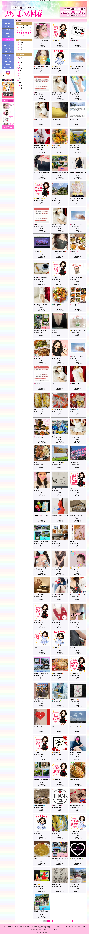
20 (26, 33)
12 (23, 32)
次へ (75, 920)
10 (19, 32)
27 (26, 35)
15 (30, 32)
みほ (17, 58)
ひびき (18, 68)
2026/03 (18, 51)
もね (17, 70)
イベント (8, 36)
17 (19, 33)
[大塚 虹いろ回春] (44, 9)
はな (17, 67)
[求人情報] (8, 98)
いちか (18, 57)
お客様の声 (8, 51)
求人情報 (8, 64)
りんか (18, 62)
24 (19, 35)
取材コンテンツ (8, 45)
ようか (18, 77)
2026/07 (18, 44)
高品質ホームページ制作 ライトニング (44, 932)
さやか (18, 72)
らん (17, 78)
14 (28, 32)
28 (28, 35)
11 (21, 32)
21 (28, 33)
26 (23, 35)
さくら (18, 83)
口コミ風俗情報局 (8, 127)
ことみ (18, 65)
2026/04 (18, 49)
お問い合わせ (8, 61)
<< (21, 25)
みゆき (18, 75)
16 (17, 33)
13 (26, 32)
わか (17, 80)
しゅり (18, 87)
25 (21, 35)
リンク (48, 927)
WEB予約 (8, 58)
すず (17, 60)
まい (17, 82)
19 (23, 33)
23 (17, 35)
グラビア (8, 48)
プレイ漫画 (8, 55)
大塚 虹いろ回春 (45, 930)
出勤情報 (8, 33)
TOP (8, 20)
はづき (18, 73)
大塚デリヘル (7, 126)
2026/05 (18, 47)
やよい (18, 88)
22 (30, 33)
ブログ (8, 42)
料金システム (8, 23)
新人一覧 (8, 30)
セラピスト (8, 26)
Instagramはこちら (8, 75)
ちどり (18, 85)
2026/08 (18, 42)
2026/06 (18, 46)
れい (17, 63)
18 (21, 33)
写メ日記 (8, 39)
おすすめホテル (8, 67)
